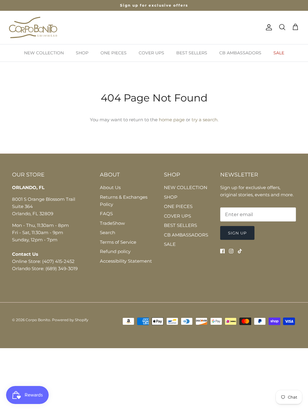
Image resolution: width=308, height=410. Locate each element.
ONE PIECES (113, 53)
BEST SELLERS (191, 53)
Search (107, 232)
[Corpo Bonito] (33, 27)
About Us (110, 187)
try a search (204, 119)
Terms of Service (118, 242)
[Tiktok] (240, 251)
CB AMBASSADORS (240, 53)
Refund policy (115, 251)
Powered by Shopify (70, 320)
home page (172, 119)
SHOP (82, 53)
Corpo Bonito (38, 320)
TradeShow (112, 223)
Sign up (237, 233)
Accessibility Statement (126, 261)
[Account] (268, 27)
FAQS (106, 213)
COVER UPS (151, 53)
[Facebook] (222, 251)
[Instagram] (231, 251)
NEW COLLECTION (44, 53)
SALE (278, 53)
